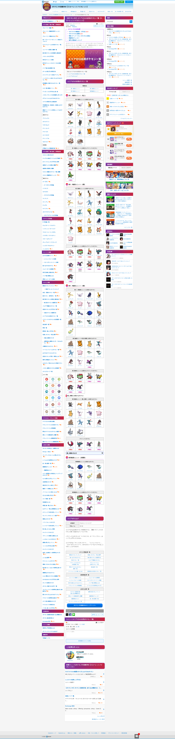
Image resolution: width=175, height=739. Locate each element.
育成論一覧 (82, 11)
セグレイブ (49, 239)
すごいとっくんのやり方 (49, 561)
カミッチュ (45, 201)
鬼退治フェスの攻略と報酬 (49, 165)
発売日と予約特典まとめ (49, 628)
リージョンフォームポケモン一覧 (51, 349)
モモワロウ (45, 141)
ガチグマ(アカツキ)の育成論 (51, 215)
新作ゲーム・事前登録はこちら (118, 179)
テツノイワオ (46, 138)
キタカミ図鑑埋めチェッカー (50, 175)
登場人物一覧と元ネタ (48, 505)
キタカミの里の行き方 (48, 155)
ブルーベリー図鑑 (47, 28)
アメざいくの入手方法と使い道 (50, 91)
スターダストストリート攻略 (94, 580)
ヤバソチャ (45, 208)
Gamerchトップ (52, 733)
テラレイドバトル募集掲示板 (50, 438)
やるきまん (72, 25)
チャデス (45, 205)
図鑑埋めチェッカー (94, 596)
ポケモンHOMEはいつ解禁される (51, 448)
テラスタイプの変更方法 (49, 604)
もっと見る (100, 716)
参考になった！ (98, 25)
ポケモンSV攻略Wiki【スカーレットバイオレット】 (70, 7)
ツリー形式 (82, 624)
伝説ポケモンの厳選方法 (50, 312)
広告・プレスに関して (93, 733)
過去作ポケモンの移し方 (49, 485)
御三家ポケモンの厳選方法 (94, 557)
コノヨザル (53, 232)
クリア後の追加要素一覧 (49, 68)
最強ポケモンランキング (75, 555)
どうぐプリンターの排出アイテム (51, 75)
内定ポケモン (92, 11)
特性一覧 (45, 327)
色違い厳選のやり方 (49, 338)
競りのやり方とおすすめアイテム (51, 594)
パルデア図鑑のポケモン (94, 560)
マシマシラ (45, 198)
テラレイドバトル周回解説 (75, 585)
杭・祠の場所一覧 (119, 11)
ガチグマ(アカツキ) (47, 212)
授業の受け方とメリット (94, 591)
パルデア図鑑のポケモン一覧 (50, 306)
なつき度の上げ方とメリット (50, 478)
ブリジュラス (46, 118)
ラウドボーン (52, 235)
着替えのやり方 (46, 519)
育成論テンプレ (46, 638)
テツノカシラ (46, 128)
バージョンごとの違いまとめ (75, 571)
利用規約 (103, 733)
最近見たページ (112, 167)
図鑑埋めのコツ (75, 598)
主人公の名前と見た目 (48, 495)
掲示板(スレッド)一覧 (97, 719)
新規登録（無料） (119, 1)
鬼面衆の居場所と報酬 (48, 168)
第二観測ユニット (94, 88)
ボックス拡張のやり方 (48, 582)
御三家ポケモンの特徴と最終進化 (51, 299)
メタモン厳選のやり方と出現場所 (51, 368)
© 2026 (44, 736)
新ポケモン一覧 (75, 560)
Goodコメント (126, 91)
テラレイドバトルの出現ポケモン (51, 424)
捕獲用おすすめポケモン (49, 572)
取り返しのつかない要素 (49, 529)
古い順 (77, 626)
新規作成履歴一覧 (127, 84)
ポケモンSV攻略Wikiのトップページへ (85, 605)
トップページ (55, 11)
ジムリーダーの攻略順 (94, 577)
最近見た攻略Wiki (126, 167)
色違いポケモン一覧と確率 (94, 555)
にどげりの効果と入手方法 (119, 37)
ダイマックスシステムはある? (50, 631)
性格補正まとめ (46, 502)
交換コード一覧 (117, 44)
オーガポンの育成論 (49, 185)
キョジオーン (46, 225)
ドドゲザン (45, 235)
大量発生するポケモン (48, 346)
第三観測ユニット (75, 91)
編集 (56, 1)
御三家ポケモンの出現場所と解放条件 (52, 53)
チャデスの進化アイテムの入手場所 (51, 158)
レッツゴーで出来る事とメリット (51, 525)
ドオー (44, 239)
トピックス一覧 (128, 227)
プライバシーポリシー (113, 733)
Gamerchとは (61, 733)
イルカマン (53, 225)
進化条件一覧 (94, 567)
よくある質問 (46, 557)
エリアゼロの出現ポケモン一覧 (76, 74)
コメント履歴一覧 (127, 80)
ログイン (129, 1)
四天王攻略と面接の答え (49, 272)
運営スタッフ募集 (72, 733)
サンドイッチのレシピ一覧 (75, 601)
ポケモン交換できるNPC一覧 (50, 586)
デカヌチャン (51, 245)
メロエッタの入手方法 (48, 56)
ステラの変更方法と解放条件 (50, 101)
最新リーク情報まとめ (48, 488)
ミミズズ (45, 245)
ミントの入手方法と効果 (49, 546)
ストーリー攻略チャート (75, 577)
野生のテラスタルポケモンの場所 (51, 431)
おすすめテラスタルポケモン (50, 353)
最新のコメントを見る (85, 640)
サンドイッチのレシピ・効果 (50, 515)
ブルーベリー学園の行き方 (49, 36)
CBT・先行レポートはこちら (118, 190)
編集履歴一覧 (128, 82)
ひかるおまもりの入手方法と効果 (51, 579)
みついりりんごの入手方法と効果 (51, 161)
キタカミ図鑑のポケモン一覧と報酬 (51, 171)
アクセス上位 (112, 91)
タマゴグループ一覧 (47, 371)
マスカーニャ (46, 232)
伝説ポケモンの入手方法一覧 (50, 309)
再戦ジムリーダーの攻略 (49, 279)
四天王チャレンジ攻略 (48, 59)
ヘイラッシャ (46, 228)
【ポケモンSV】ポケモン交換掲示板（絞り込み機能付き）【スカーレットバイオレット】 (120, 40)
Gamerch (45, 2)
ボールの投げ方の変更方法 (49, 71)
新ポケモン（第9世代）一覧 (49, 296)
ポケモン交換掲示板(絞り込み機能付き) (52, 614)
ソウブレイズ (53, 242)
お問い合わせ (82, 733)
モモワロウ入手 (101, 11)
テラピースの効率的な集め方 (50, 598)
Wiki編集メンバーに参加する (88, 1)
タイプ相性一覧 (46, 498)
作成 (63, 1)
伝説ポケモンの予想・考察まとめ (51, 356)
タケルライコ (46, 121)
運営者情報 (124, 733)
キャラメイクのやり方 (48, 532)
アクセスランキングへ (126, 118)
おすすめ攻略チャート (48, 255)
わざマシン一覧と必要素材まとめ (51, 508)
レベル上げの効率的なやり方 (94, 585)
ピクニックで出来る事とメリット (51, 512)
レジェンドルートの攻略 (75, 580)
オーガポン (45, 181)
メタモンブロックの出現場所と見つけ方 (52, 95)
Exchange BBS (46, 621)
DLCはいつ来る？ (47, 451)
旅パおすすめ (128, 11)
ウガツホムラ (46, 125)
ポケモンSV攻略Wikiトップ (49, 21)
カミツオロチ (46, 135)
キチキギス (45, 191)
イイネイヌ (45, 188)
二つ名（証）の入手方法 (49, 608)
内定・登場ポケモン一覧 (49, 292)
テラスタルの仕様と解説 (49, 421)
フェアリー (59, 407)
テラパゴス (45, 131)
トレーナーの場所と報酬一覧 (50, 49)
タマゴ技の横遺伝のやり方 (49, 601)
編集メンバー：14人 (74, 1)
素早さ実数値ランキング (49, 359)
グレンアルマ (46, 242)
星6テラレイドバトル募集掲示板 (51, 441)
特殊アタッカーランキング (52, 289)
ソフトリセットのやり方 (49, 522)
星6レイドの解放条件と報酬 (75, 596)
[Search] (131, 21)
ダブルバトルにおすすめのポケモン (51, 98)
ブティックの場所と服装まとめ (50, 535)
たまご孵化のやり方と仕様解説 (50, 576)
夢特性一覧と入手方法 (48, 331)
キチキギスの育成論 (49, 195)
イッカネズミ (46, 249)
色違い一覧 (110, 11)
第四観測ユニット (94, 91)
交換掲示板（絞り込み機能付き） (117, 95)
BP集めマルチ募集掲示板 (49, 148)
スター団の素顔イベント (49, 88)
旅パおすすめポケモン (75, 557)
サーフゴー (53, 228)
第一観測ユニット (75, 88)
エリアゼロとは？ (73, 76)
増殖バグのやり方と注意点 (49, 564)
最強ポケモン (64, 11)
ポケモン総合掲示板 (47, 618)
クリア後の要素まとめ (94, 583)
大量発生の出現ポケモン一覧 (94, 571)
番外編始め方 (74, 11)
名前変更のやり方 (47, 482)
